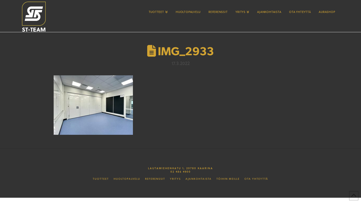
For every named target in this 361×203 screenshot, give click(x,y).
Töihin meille (228, 179)
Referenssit (155, 179)
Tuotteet (101, 179)
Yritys (175, 179)
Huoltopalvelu (127, 179)
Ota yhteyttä (256, 179)
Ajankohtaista (199, 179)
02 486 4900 (180, 171)
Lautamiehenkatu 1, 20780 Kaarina (180, 168)
